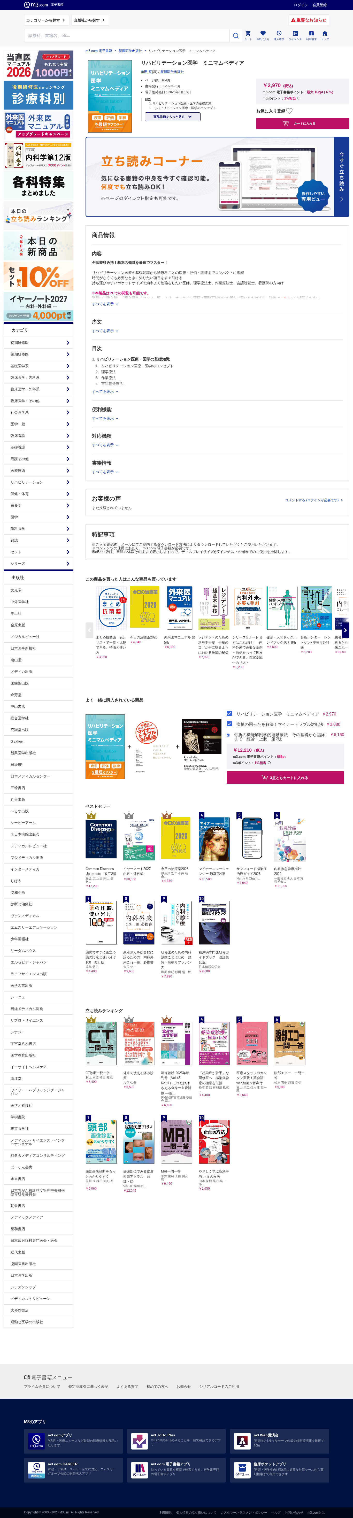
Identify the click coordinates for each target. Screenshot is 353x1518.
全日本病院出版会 (25, 834)
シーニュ (18, 997)
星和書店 (18, 1229)
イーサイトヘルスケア (29, 1067)
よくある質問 (127, 1386)
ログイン (301, 5)
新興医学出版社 (23, 753)
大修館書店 (20, 1310)
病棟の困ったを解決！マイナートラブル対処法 (279, 724)
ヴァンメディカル (25, 916)
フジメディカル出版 (27, 858)
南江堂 (16, 1078)
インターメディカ (25, 869)
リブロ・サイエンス (27, 1020)
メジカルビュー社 (25, 637)
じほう (16, 881)
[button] (345, 630)
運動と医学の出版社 (27, 1322)
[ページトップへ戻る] (338, 1509)
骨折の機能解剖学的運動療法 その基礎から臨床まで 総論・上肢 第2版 (279, 737)
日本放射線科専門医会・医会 (34, 1240)
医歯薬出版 (20, 683)
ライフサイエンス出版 (29, 974)
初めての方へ (157, 1386)
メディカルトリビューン (30, 1299)
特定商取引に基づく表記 (88, 1386)
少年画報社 (20, 939)
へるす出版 (20, 811)
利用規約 (166, 1512)
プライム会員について (42, 1386)
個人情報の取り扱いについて (196, 1512)
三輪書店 (18, 788)
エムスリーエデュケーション (34, 927)
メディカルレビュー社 (29, 846)
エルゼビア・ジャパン (29, 962)
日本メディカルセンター (30, 776)
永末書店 (18, 1179)
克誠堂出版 (20, 730)
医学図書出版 (21, 985)
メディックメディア (27, 1217)
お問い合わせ (294, 1512)
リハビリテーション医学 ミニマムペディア (277, 714)
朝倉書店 (18, 1206)
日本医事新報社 (23, 648)
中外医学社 (20, 602)
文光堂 (16, 590)
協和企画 (18, 892)
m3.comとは (316, 1512)
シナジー (18, 1032)
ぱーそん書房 (21, 1167)
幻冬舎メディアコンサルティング (38, 1155)
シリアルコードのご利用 (219, 1386)
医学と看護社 (21, 1105)
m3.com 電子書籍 (99, 50)
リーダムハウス (23, 951)
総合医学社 (20, 718)
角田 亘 (146, 72)
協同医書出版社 (23, 1264)
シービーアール (23, 823)
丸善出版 (18, 799)
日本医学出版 (21, 1275)
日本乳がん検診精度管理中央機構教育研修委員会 (38, 1192)
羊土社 (16, 613)
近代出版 (18, 1252)
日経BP (16, 764)
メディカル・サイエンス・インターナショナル (38, 1142)
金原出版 (18, 625)
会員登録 (319, 5)
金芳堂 (16, 695)
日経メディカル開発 (27, 1009)
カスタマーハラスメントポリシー (244, 1512)
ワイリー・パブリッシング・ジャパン (38, 1092)
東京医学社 (20, 1129)
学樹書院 (18, 1117)
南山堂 (16, 660)
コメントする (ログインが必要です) (312, 500)
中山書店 (18, 706)
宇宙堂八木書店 (23, 1044)
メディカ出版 (21, 671)
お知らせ (184, 1386)
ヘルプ (276, 1512)
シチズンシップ (23, 1287)
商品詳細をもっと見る (169, 117)
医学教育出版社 (23, 1055)
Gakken (17, 741)
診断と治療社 (21, 904)
